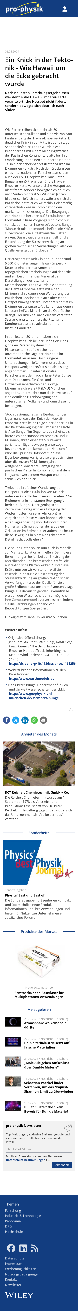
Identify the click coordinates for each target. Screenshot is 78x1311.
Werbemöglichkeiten (20, 1269)
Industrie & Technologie (23, 1216)
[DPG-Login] (64, 9)
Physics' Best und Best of (24, 895)
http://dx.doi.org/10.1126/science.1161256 (42, 663)
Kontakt (11, 1279)
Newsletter (13, 1285)
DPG (8, 1226)
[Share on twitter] (15, 720)
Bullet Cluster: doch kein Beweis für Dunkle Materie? (46, 1109)
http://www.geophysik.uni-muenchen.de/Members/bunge (34, 695)
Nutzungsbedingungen (22, 1274)
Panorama (13, 1221)
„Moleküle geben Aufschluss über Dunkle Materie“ (46, 1065)
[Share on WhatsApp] (34, 720)
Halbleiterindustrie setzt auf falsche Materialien (46, 1045)
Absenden (62, 1165)
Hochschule (14, 1231)
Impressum (13, 1263)
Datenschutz (14, 1258)
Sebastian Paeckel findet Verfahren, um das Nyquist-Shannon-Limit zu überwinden (48, 1087)
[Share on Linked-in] (25, 720)
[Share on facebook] (6, 720)
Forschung (61, 1019)
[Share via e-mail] (43, 720)
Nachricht (47, 1019)
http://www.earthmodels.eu (32, 678)
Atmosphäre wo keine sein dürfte (45, 1025)
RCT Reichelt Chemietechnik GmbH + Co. (37, 792)
